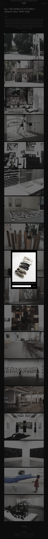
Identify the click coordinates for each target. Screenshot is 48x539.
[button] (24, 267)
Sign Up (34, 286)
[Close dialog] (34, 253)
